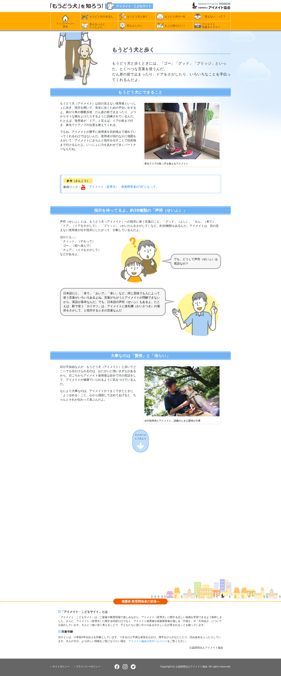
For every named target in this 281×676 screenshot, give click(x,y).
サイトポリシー (61, 666)
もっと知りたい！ (175, 25)
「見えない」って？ (214, 16)
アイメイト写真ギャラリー (211, 25)
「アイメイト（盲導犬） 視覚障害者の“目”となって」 (122, 186)
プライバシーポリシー (88, 666)
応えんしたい (135, 25)
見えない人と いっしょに (97, 25)
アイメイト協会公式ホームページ (147, 641)
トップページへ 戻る (65, 25)
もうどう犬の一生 (175, 16)
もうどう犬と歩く (137, 16)
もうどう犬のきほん (101, 16)
